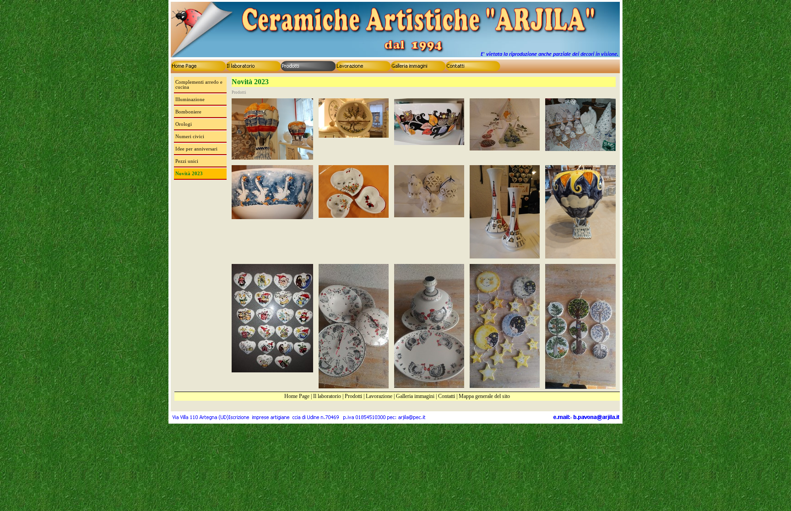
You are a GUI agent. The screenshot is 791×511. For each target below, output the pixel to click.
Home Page (296, 396)
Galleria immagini (415, 396)
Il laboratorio (327, 396)
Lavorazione (379, 396)
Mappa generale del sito (484, 396)
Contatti (446, 396)
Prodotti (353, 396)
